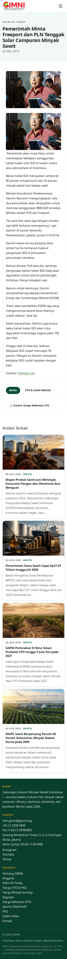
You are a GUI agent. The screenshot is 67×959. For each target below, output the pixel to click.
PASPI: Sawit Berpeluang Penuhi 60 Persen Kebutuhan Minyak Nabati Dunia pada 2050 (31, 738)
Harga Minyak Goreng (18, 892)
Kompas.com (26, 373)
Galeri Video (11, 916)
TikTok (7, 859)
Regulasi (8, 897)
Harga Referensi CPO (17, 902)
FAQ (5, 911)
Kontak (7, 921)
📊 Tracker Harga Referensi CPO (29, 405)
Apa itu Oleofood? (15, 907)
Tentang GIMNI (13, 873)
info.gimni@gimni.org (17, 821)
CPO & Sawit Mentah (38, 390)
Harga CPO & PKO (15, 888)
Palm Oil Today (13, 883)
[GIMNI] (14, 6)
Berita (13, 390)
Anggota (8, 878)
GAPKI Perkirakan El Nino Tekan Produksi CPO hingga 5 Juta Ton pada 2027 (32, 652)
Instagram (10, 850)
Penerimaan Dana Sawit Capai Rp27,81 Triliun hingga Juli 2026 (33, 568)
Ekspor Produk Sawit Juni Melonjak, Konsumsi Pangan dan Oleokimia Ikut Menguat (33, 484)
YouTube (8, 854)
